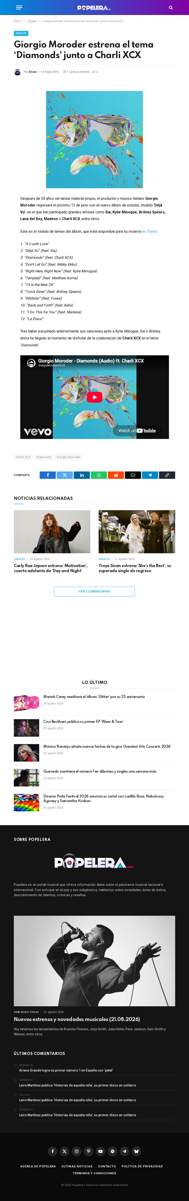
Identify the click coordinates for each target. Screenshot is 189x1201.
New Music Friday (26, 1012)
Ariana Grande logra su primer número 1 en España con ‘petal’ (66, 1070)
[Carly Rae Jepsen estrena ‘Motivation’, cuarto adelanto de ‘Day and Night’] (52, 531)
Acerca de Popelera (38, 1166)
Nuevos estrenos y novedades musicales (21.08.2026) (77, 1019)
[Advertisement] (94, 641)
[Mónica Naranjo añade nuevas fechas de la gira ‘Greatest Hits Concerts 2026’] (26, 753)
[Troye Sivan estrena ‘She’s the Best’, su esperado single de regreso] (137, 531)
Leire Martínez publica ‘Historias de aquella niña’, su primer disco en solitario (77, 1085)
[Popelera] (94, 7)
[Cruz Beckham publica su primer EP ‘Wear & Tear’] (26, 728)
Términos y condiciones (94, 1173)
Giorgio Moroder (68, 457)
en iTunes (149, 231)
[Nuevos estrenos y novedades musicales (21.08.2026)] (94, 961)
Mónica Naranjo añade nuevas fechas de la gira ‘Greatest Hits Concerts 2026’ (107, 747)
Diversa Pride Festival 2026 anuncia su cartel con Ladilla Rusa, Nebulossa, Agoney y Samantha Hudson (103, 799)
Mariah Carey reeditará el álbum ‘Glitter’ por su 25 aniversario (94, 697)
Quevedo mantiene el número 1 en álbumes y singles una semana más (99, 772)
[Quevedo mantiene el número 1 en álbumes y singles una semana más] (26, 777)
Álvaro (33, 72)
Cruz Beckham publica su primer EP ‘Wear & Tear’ (83, 722)
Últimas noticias (77, 1166)
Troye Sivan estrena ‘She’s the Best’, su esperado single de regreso (135, 568)
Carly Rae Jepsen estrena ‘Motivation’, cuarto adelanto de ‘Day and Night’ (51, 568)
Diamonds (43, 457)
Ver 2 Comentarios (94, 591)
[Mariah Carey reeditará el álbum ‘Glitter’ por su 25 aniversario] (26, 703)
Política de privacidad (142, 1166)
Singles (21, 33)
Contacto (107, 1166)
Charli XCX (23, 457)
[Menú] (19, 7)
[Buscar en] (170, 7)
